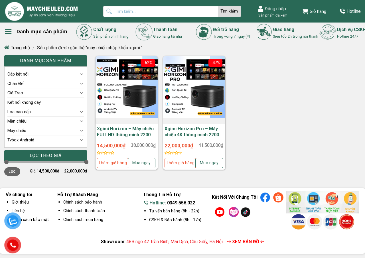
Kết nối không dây (24, 102)
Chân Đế (15, 83)
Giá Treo (15, 93)
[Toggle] (81, 73)
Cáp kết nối (18, 74)
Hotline (353, 11)
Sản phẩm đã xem (272, 15)
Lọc (12, 172)
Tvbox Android (20, 140)
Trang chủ (20, 47)
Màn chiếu (17, 121)
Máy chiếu (16, 130)
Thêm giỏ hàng (112, 163)
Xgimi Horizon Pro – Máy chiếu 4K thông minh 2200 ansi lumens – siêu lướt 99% (192, 137)
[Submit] (229, 11)
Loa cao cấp (19, 111)
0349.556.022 (181, 203)
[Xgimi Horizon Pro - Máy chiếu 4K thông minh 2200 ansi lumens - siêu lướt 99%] (194, 87)
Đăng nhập (275, 8)
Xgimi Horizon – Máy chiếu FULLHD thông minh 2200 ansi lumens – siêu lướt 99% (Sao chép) (125, 137)
